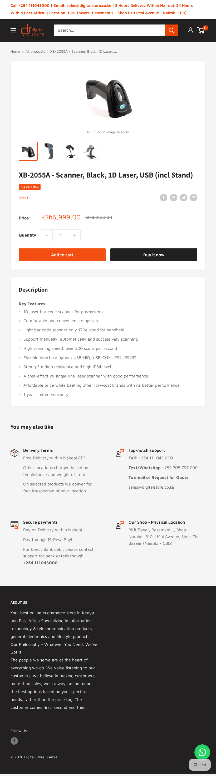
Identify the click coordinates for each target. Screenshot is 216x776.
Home (15, 51)
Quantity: (28, 235)
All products (35, 51)
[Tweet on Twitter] (183, 197)
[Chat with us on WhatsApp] (202, 752)
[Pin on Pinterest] (173, 197)
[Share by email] (193, 197)
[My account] (190, 30)
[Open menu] (13, 30)
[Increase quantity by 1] (74, 235)
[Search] (171, 30)
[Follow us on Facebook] (14, 741)
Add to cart (62, 254)
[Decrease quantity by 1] (46, 235)
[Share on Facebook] (163, 197)
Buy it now (153, 254)
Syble (24, 197)
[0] (201, 30)
